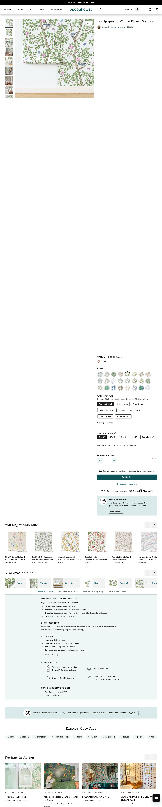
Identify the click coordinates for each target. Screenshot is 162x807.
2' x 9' (113, 437)
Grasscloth (135, 410)
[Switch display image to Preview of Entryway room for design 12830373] (9, 71)
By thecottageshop (117, 562)
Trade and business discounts (81, 2)
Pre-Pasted (122, 404)
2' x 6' (123, 437)
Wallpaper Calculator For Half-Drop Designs (118, 445)
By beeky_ (61, 562)
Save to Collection (127, 484)
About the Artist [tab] (117, 591)
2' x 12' (102, 437)
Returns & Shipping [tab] (93, 591)
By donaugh (142, 562)
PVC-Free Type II (107, 410)
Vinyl (122, 410)
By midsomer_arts (10, 562)
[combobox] (128, 9)
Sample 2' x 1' (148, 437)
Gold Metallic (105, 416)
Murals (20, 9)
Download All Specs (51, 655)
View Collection (116, 512)
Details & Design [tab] (44, 591)
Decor (31, 9)
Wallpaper (8, 9)
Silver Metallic (123, 416)
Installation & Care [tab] (68, 591)
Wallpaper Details (107, 422)
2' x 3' (134, 437)
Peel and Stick (105, 404)
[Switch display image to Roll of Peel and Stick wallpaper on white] (9, 33)
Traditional (138, 404)
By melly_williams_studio (39, 562)
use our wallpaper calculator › (73, 650)
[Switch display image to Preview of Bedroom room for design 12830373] (9, 90)
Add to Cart (127, 477)
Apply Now (133, 713)
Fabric (42, 9)
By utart (87, 562)
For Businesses (56, 9)
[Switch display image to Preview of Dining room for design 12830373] (9, 80)
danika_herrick (117, 27)
